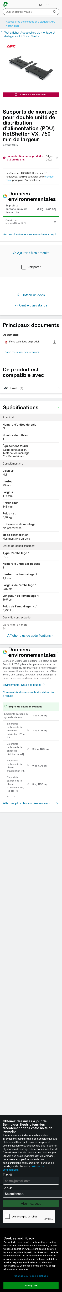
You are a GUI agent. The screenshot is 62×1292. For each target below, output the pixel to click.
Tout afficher (29, 34)
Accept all (31, 1285)
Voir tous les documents (22, 352)
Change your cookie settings (31, 1276)
